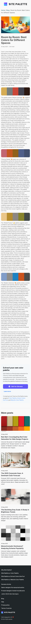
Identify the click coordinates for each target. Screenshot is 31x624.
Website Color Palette (17, 400)
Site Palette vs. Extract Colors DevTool (13, 576)
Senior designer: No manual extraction (12, 587)
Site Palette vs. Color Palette (10, 573)
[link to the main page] (15, 4)
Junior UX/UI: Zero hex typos (10, 594)
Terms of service (6, 608)
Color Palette (13, 398)
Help (2, 601)
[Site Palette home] (9, 612)
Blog (7, 10)
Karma (6, 617)
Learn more (7, 391)
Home (3, 10)
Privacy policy (5, 605)
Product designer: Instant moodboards (13, 590)
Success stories (6, 584)
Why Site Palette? (6, 570)
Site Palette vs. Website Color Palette (12, 579)
